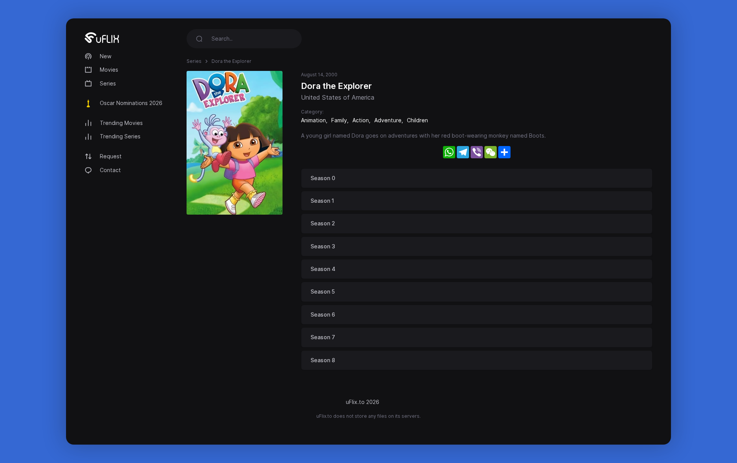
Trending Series (120, 136)
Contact (110, 170)
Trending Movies (121, 123)
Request (111, 156)
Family (339, 120)
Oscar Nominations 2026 (131, 103)
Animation (313, 120)
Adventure (388, 120)
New (105, 56)
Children (417, 120)
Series (108, 83)
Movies (109, 69)
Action (360, 120)
